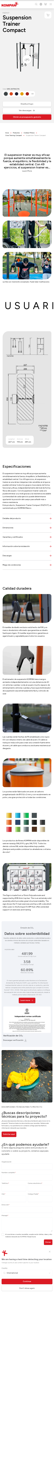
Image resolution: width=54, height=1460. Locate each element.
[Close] (49, 1251)
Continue (27, 1281)
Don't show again (27, 1288)
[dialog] (27, 730)
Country (4, 1268)
